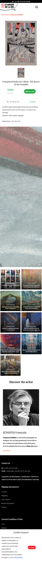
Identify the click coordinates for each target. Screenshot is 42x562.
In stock (4, 492)
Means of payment (7, 503)
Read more (7, 451)
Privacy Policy (18, 557)
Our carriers (5, 499)
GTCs (3, 524)
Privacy (4, 507)
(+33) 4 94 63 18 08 (22, 1)
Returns (4, 528)
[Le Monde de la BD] (9, 6)
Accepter (32, 547)
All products (12, 15)
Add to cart (29, 91)
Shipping (4, 496)
